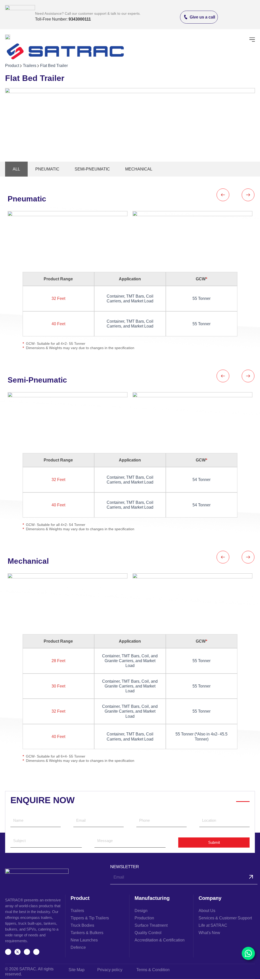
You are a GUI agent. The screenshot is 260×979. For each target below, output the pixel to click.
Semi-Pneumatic (92, 169)
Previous (223, 195)
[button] (252, 40)
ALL (16, 169)
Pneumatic (47, 169)
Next (248, 195)
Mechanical (138, 169)
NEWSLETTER (124, 866)
